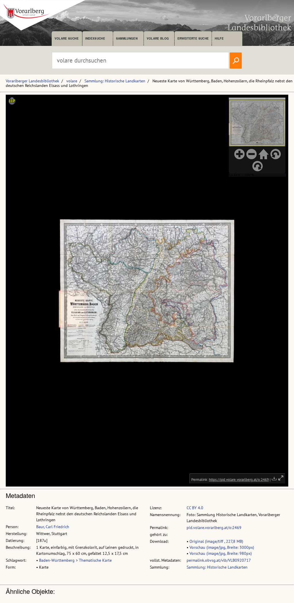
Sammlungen (127, 38)
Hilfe (219, 38)
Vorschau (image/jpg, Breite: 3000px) (221, 547)
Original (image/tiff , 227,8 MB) (216, 541)
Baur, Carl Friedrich (52, 526)
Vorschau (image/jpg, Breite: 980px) (220, 553)
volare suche (67, 38)
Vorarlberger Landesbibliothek (32, 80)
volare (71, 80)
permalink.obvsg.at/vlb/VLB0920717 (219, 560)
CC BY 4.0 (195, 507)
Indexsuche (95, 38)
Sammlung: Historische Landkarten (114, 80)
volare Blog (158, 38)
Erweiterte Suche (193, 38)
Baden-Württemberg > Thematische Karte (75, 560)
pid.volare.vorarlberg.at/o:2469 (214, 527)
